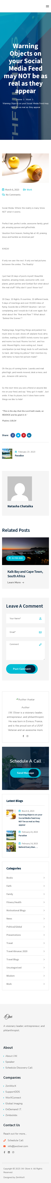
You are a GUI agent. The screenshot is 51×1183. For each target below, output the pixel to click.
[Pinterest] (23, 435)
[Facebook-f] (4, 1152)
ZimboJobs (11, 1115)
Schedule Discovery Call (19, 1067)
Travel (9, 943)
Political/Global (14, 926)
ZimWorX (10, 1086)
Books (9, 877)
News (9, 918)
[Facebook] (12, 435)
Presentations (13, 934)
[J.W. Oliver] (20, 6)
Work (28, 99)
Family (9, 894)
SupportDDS (12, 1091)
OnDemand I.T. (13, 1109)
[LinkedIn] (29, 435)
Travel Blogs (12, 959)
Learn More (14, 582)
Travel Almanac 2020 (16, 951)
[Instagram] (27, 736)
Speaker (10, 1061)
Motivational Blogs (16, 910)
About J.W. (11, 1056)
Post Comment (22, 669)
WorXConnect (13, 1097)
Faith (8, 885)
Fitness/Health (13, 902)
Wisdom (10, 975)
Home (19, 99)
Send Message (25, 773)
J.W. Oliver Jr (26, 1168)
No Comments (13, 194)
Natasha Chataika (20, 506)
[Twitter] (18, 435)
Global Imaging (14, 1103)
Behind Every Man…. (28, 847)
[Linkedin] (9, 1152)
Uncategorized (13, 967)
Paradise (19, 455)
